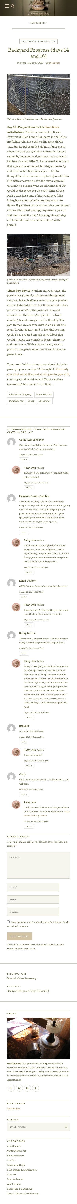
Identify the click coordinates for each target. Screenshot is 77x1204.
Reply (24, 460)
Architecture (14, 1145)
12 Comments (53, 62)
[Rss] (35, 1088)
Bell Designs (13, 1108)
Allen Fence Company (20, 394)
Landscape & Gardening (38, 41)
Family (10, 1160)
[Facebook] (11, 1088)
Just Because (14, 1183)
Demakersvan (16, 400)
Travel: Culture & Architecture (23, 1193)
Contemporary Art (16, 1150)
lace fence (52, 127)
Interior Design (15, 1179)
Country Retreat (15, 1155)
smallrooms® (42, 13)
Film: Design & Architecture (22, 1169)
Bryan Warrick (44, 394)
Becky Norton (27, 633)
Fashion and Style (16, 1164)
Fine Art (11, 1174)
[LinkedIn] (27, 1088)
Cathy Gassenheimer (31, 439)
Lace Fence (45, 400)
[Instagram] (19, 1088)
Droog (31, 400)
